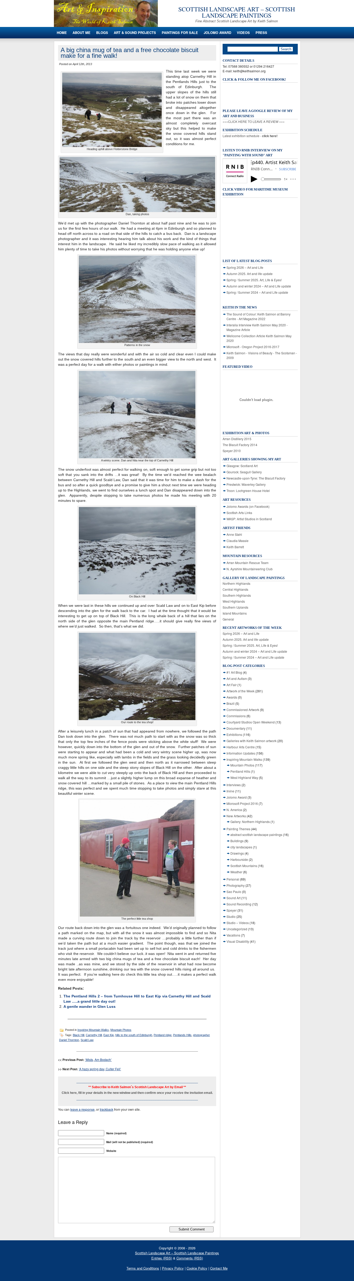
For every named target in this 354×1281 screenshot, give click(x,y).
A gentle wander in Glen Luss (89, 1006)
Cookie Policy (197, 1268)
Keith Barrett (235, 547)
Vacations (233, 935)
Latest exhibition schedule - (250, 135)
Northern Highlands (236, 583)
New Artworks (236, 816)
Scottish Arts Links (239, 512)
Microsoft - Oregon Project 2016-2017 (252, 346)
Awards (231, 697)
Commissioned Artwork (242, 709)
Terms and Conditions (142, 1268)
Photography (235, 885)
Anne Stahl (234, 534)
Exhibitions (234, 734)
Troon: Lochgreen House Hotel (248, 490)
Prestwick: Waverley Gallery (246, 484)
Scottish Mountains (243, 865)
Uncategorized (236, 929)
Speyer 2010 (232, 450)
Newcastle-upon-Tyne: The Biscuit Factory (255, 478)
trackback (106, 1109)
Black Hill (78, 1035)
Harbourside (239, 859)
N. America (234, 809)
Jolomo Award (217, 32)
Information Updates (240, 753)
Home (62, 32)
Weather (236, 872)
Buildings (237, 841)
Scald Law (87, 1039)
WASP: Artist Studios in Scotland (249, 519)
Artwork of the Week (240, 691)
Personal (232, 879)
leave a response (82, 1109)
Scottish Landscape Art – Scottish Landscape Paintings (236, 12)
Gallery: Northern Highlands (250, 821)
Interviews (233, 785)
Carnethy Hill (94, 1035)
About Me (81, 32)
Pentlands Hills (182, 1035)
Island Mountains (235, 613)
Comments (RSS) (189, 1258)
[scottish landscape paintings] (106, 25)
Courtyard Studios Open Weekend (250, 722)
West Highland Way (244, 777)
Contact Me (219, 1268)
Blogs (102, 32)
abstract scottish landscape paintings (256, 834)
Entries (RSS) (161, 1258)
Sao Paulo (233, 891)
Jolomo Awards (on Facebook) (248, 506)
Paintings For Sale (180, 32)
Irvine (230, 791)
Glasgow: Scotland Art (242, 465)
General (228, 619)
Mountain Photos (120, 1029)
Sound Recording (238, 904)
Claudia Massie (237, 540)
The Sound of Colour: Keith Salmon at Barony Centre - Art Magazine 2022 (258, 316)
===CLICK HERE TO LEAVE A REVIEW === (254, 121)
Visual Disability (237, 941)
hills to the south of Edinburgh (133, 1035)
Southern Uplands (235, 607)
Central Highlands (235, 589)
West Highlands (234, 601)
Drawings (237, 853)
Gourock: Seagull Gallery (244, 472)
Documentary (235, 728)
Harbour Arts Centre (240, 747)
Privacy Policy (173, 1268)
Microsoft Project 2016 (242, 803)
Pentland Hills (240, 771)
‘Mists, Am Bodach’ (98, 1059)
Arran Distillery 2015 (237, 439)
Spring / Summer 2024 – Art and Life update (257, 292)
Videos (243, 32)
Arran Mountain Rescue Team (247, 562)
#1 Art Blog (234, 672)
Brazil (230, 703)
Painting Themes (238, 829)
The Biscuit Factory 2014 (240, 444)
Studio (231, 916)
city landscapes (241, 847)
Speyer (231, 910)
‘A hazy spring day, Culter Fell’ (100, 1069)
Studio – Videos (237, 922)
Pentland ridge (163, 1035)
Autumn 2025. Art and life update (249, 273)
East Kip (108, 1035)
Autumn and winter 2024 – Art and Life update (258, 286)
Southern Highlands (237, 595)
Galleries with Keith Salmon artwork (251, 740)
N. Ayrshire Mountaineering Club (249, 569)
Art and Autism (236, 678)
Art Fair (231, 684)
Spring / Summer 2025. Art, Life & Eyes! (254, 280)
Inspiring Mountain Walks (93, 1029)
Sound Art (233, 898)
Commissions (236, 716)
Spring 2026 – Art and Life (244, 267)
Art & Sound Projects (135, 32)
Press (261, 32)
